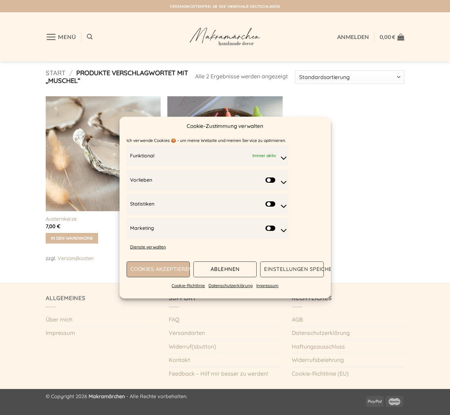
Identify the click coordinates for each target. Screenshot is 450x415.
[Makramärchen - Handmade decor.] (225, 36)
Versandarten (187, 332)
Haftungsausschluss (318, 346)
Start (55, 73)
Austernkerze (61, 219)
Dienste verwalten (148, 246)
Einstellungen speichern (293, 269)
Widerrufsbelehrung (318, 359)
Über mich (59, 319)
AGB (297, 319)
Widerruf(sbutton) (192, 346)
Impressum (267, 285)
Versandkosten (76, 258)
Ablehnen (225, 269)
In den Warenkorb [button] (72, 238)
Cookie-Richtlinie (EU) (320, 373)
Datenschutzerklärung (230, 285)
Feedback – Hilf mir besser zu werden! (218, 373)
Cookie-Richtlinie (188, 285)
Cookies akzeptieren (160, 269)
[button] (61, 37)
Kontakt (179, 359)
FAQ (174, 319)
